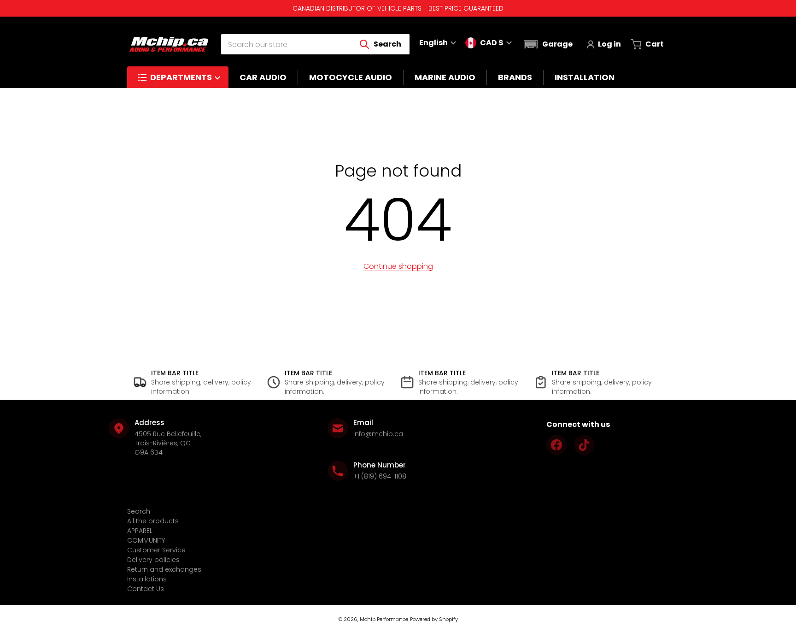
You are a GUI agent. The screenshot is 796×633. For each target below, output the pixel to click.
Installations (147, 579)
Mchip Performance (384, 619)
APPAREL (139, 530)
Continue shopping (398, 266)
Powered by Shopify (434, 619)
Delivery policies (153, 559)
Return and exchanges (164, 569)
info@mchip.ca (378, 433)
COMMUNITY (146, 540)
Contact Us (145, 588)
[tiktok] (584, 445)
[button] (547, 44)
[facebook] (556, 445)
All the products (153, 521)
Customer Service (156, 550)
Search (138, 511)
